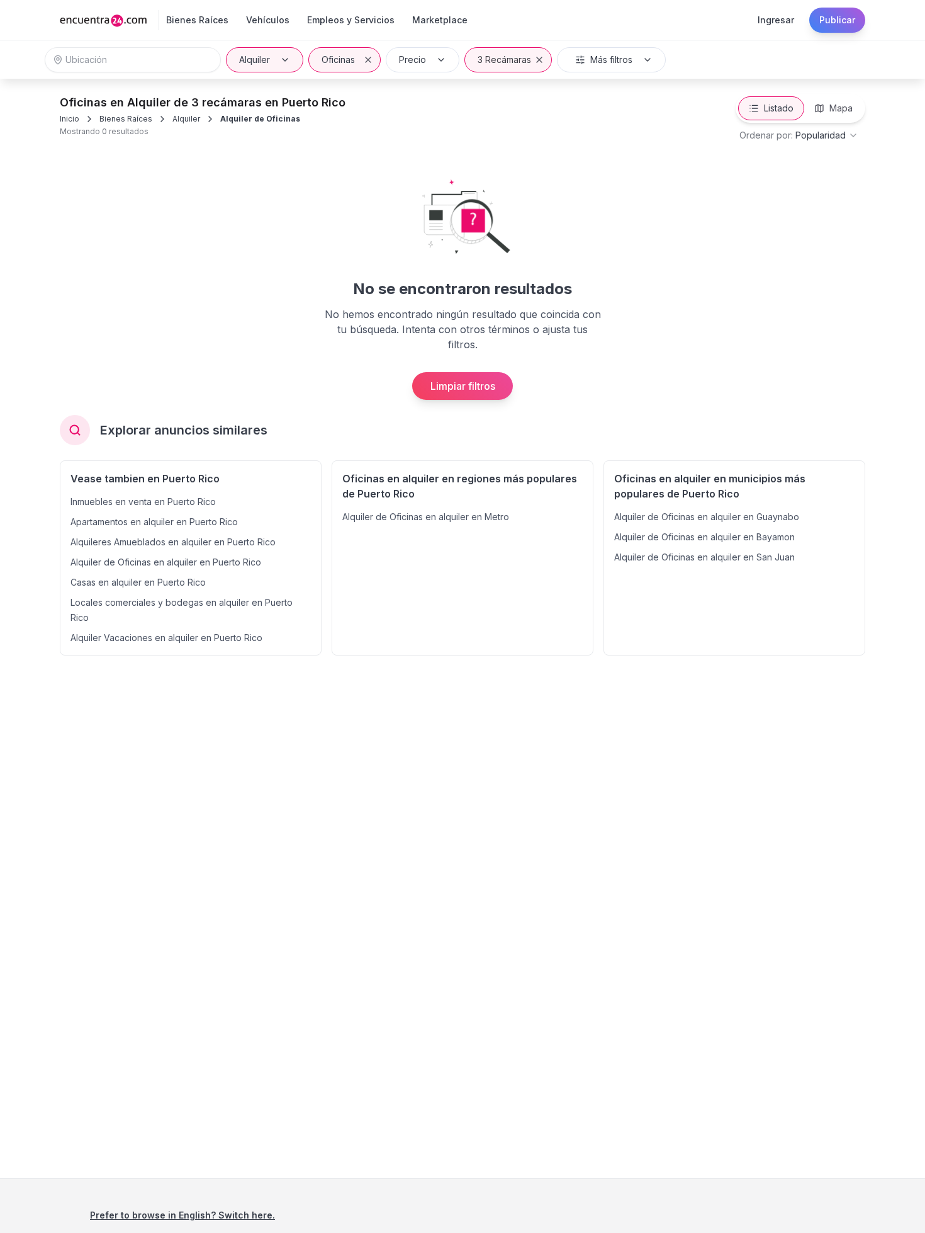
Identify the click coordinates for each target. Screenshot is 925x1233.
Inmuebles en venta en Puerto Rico (143, 501)
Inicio (69, 118)
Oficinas (338, 59)
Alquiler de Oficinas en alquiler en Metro (425, 516)
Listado (778, 108)
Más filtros (611, 59)
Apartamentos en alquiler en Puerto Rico (154, 521)
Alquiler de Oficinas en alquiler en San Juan (704, 557)
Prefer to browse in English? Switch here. (182, 1215)
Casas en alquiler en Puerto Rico (138, 582)
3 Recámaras (504, 59)
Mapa (841, 108)
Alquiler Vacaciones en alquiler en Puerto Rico (166, 637)
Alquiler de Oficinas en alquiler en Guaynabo (706, 516)
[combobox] (798, 135)
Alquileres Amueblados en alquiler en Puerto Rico (173, 542)
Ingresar (776, 19)
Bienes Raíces (125, 118)
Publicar (837, 19)
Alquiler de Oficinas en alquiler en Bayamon (704, 536)
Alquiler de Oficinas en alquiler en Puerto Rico (165, 562)
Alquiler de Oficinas (260, 118)
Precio (412, 59)
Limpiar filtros (462, 386)
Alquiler (254, 59)
